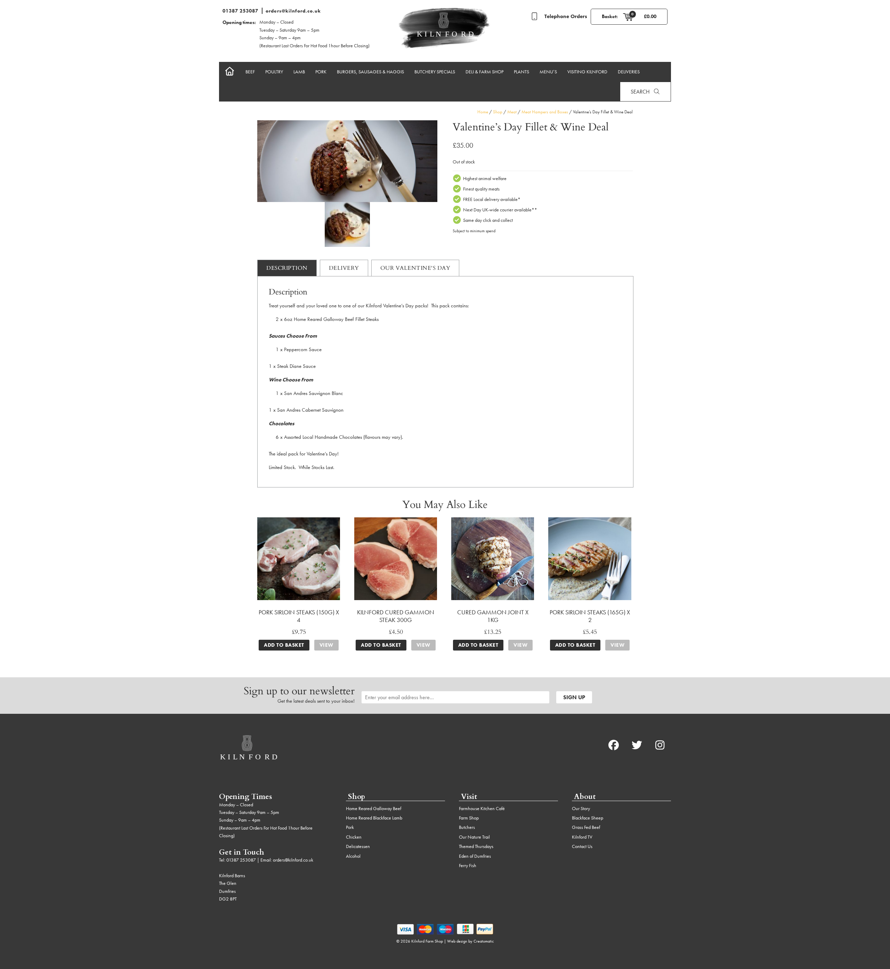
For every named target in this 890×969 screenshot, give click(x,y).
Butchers (467, 827)
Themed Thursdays (476, 846)
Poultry (274, 71)
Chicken (354, 837)
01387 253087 (240, 11)
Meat (512, 112)
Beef (250, 71)
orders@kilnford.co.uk (293, 11)
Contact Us (582, 846)
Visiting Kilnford (587, 71)
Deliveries (629, 71)
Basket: (610, 16)
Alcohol (353, 856)
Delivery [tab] (344, 268)
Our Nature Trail (474, 837)
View (326, 644)
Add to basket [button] (284, 644)
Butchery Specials (434, 71)
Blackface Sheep (587, 818)
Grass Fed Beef (586, 827)
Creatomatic (484, 941)
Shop (497, 112)
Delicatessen (358, 846)
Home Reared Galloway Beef (373, 808)
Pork (320, 71)
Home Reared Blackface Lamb (374, 818)
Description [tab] (287, 268)
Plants (521, 71)
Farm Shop (469, 818)
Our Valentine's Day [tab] (415, 268)
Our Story (581, 808)
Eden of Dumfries (475, 856)
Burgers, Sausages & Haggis (370, 71)
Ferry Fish (467, 865)
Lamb (299, 71)
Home (482, 112)
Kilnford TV (582, 837)
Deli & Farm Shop (484, 71)
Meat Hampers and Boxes (544, 112)
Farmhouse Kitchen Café (482, 808)
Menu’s (548, 71)
